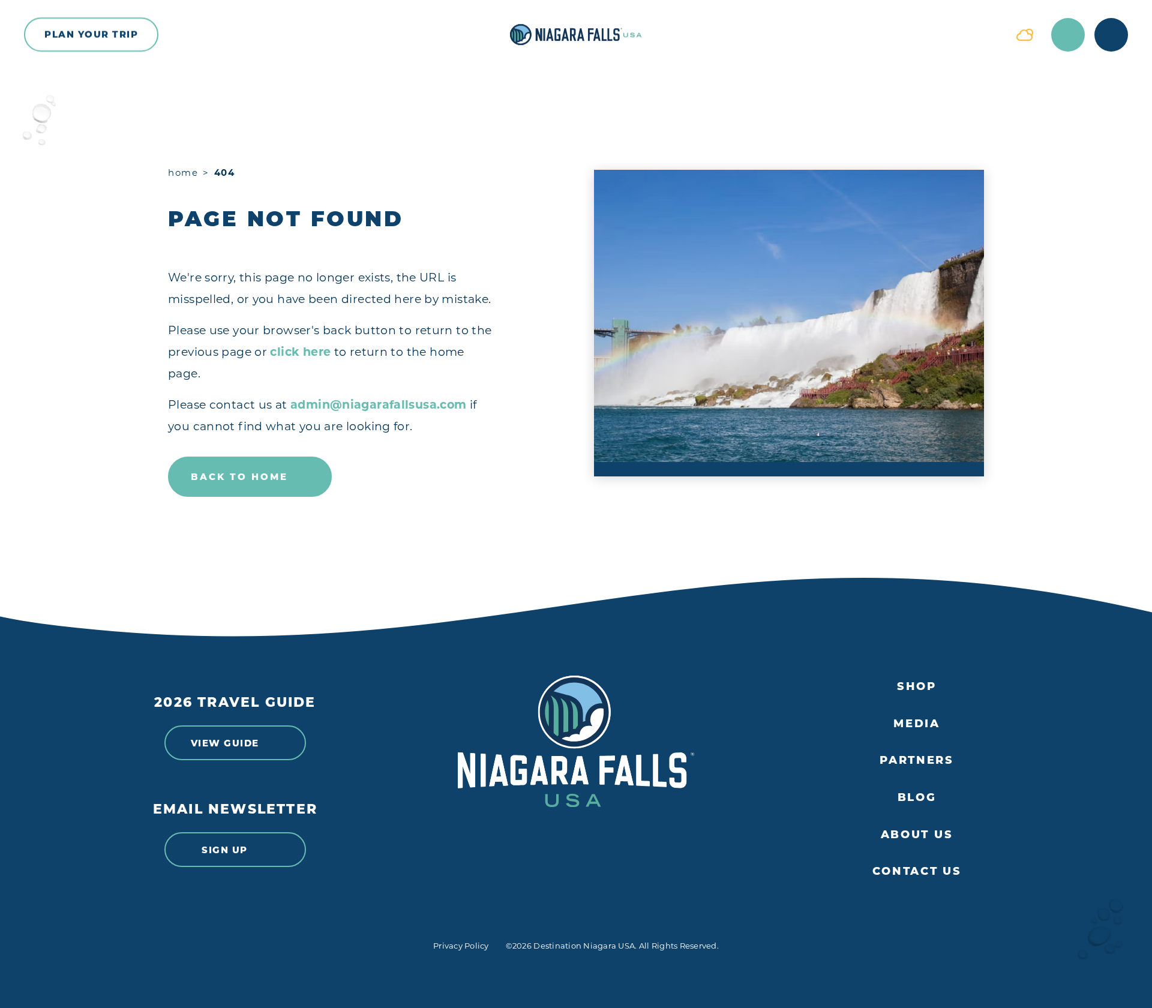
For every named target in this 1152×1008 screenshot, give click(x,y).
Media (916, 724)
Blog (917, 797)
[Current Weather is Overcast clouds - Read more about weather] (1025, 35)
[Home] (576, 35)
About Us (917, 835)
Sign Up (225, 850)
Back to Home (239, 476)
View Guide (225, 743)
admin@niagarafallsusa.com (378, 405)
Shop (917, 686)
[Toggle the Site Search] (1068, 35)
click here (300, 352)
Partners (917, 760)
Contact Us (917, 871)
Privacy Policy (461, 945)
